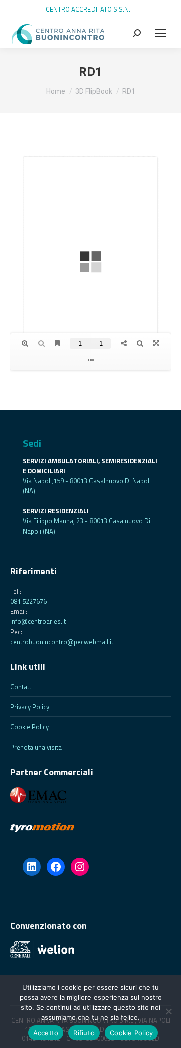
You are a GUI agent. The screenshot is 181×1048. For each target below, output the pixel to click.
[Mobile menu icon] (161, 33)
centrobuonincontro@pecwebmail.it (61, 642)
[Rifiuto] (168, 1011)
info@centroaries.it (38, 621)
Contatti (21, 687)
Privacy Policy (29, 707)
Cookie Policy (29, 727)
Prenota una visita (36, 747)
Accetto (46, 1033)
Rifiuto (84, 1033)
